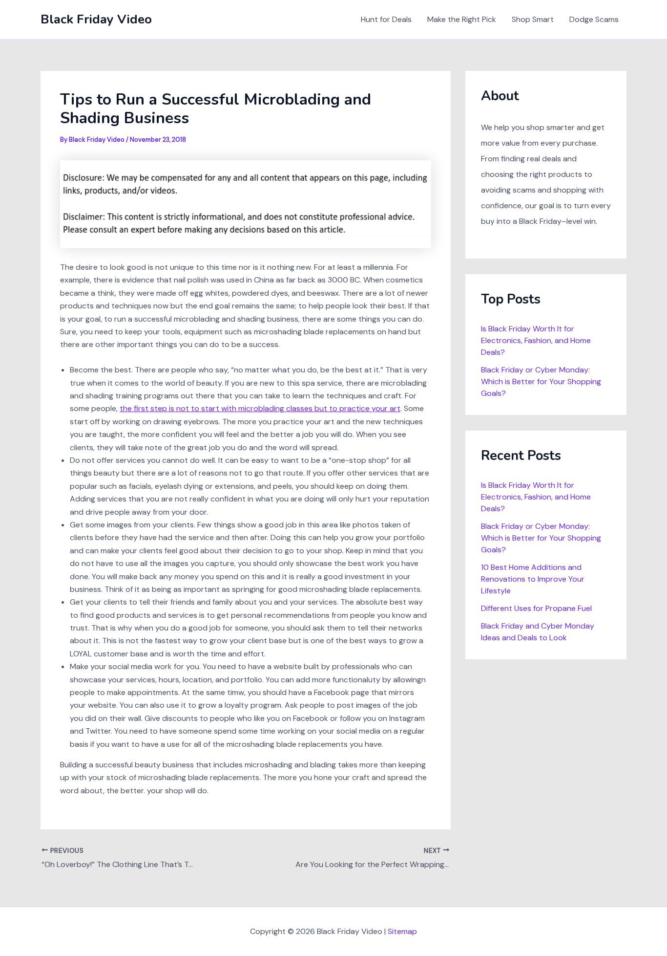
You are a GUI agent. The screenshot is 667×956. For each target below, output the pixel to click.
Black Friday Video (96, 19)
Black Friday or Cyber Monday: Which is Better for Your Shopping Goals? (541, 381)
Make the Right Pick (461, 19)
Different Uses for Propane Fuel (536, 608)
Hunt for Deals (386, 19)
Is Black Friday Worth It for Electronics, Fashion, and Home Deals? (536, 340)
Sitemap (402, 931)
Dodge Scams (594, 19)
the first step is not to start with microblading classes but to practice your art (260, 408)
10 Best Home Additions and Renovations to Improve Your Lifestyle (532, 579)
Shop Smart (533, 19)
